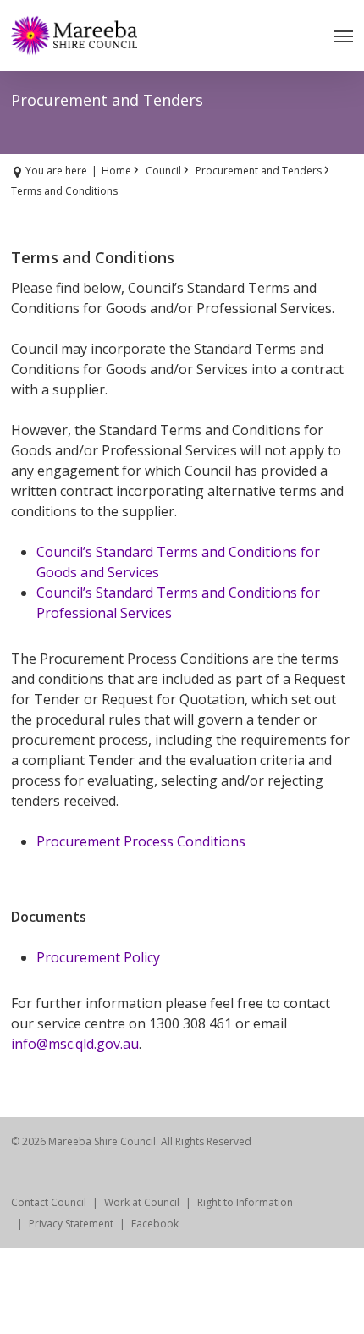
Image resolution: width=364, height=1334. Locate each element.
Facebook (155, 1223)
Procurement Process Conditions (140, 841)
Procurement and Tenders (259, 170)
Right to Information (245, 1202)
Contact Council (48, 1202)
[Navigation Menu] (343, 35)
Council (163, 170)
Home (116, 170)
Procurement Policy (98, 957)
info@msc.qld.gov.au (75, 1043)
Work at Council (141, 1202)
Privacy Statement (71, 1223)
